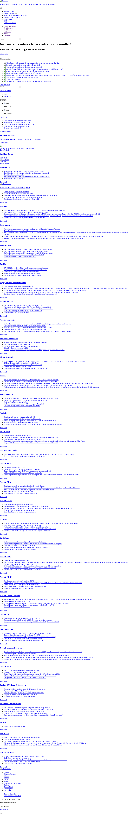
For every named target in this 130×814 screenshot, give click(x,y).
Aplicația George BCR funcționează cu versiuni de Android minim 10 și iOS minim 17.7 (34, 69)
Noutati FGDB (6, 501)
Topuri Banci (5, 167)
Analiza (6, 778)
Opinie (6, 779)
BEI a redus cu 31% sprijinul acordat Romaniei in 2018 (22, 618)
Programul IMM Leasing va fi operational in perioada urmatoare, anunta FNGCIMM (31, 443)
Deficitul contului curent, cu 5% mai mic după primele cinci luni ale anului (28, 249)
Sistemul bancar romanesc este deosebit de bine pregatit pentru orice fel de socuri (30, 529)
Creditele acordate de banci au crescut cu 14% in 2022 (21, 199)
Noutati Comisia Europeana (11, 648)
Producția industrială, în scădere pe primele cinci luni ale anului (24, 693)
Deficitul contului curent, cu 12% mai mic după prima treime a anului (26, 251)
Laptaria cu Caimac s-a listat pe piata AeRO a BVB (20, 672)
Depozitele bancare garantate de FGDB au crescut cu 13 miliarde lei (26, 506)
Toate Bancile (4, 163)
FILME (3, 722)
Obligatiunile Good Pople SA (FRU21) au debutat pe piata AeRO (25, 678)
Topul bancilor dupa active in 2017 (15, 178)
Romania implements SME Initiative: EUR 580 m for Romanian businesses (28, 620)
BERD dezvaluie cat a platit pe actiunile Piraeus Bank (21, 584)
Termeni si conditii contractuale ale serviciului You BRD (22, 635)
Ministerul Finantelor (9, 339)
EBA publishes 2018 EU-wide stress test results (19, 491)
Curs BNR (7, 32)
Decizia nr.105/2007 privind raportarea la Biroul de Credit (22, 275)
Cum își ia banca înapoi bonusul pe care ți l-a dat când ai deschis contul (28, 81)
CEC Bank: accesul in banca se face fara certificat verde (22, 762)
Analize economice (7, 320)
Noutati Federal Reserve (10, 596)
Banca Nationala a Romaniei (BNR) (15, 15)
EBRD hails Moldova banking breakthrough (18, 588)
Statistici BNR (6, 245)
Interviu (6, 776)
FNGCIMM (5, 432)
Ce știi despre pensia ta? (13, 79)
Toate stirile (3, 182)
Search (6, 33)
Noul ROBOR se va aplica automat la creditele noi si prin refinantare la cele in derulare (32, 231)
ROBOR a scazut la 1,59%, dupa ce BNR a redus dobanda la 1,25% (26, 212)
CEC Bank (3, 159)
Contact (7, 85)
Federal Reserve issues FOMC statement (17, 607)
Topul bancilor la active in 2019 (14, 175)
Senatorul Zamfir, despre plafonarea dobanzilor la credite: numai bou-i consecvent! (30, 294)
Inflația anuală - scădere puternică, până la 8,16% (19, 417)
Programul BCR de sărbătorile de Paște (16, 312)
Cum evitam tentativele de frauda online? (17, 739)
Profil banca (8, 30)
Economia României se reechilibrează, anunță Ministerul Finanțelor (25, 342)
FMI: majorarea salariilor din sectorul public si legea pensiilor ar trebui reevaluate (30, 568)
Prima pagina (4, 54)
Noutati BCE (5, 463)
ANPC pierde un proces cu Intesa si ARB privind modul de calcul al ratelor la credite (31, 380)
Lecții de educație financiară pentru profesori (18, 193)
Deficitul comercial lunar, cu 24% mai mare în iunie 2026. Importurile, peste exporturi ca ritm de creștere (37, 324)
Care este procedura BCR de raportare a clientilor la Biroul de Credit (26, 368)
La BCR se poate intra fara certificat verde (17, 758)
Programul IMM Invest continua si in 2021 (17, 435)
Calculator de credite (8, 450)
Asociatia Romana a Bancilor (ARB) (15, 188)
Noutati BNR (8, 787)
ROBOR (3, 206)
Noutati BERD (6, 577)
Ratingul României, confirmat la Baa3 (16, 402)
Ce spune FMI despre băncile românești (16, 560)
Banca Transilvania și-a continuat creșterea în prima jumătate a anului (28, 71)
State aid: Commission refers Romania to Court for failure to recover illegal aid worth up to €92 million (37, 655)
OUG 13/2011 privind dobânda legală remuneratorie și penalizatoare (26, 268)
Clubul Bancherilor (10, 23)
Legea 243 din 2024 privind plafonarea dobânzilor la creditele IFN (25, 270)
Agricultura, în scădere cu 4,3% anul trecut (17, 691)
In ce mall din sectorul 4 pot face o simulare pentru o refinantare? (25, 456)
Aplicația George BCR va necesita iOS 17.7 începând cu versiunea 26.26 (27, 307)
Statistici (3, 413)
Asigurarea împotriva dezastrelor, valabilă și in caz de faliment (24, 711)
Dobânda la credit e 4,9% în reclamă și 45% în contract (23, 73)
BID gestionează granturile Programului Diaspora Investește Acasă (25, 400)
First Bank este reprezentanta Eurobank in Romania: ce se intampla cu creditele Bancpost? (33, 544)
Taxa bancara (6, 225)
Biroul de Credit (7, 357)
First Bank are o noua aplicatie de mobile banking (20, 549)
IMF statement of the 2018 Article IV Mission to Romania (22, 569)
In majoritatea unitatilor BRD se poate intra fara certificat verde (24, 756)
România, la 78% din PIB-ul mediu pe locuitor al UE (21, 696)
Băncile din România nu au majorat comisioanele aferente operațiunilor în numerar (30, 195)
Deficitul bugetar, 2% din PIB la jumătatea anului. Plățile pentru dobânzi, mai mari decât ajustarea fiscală (37, 331)
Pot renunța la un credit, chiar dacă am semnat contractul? (24, 67)
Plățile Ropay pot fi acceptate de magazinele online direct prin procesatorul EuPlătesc (33, 63)
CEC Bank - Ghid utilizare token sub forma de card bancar (23, 638)
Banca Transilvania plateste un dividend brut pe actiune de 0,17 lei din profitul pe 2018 (32, 674)
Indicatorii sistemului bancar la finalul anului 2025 (20, 257)
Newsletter (7, 35)
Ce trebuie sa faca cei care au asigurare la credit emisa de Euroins (25, 542)
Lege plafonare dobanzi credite (13, 283)
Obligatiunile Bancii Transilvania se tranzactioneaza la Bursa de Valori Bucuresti (30, 676)
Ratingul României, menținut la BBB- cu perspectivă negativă (24, 404)
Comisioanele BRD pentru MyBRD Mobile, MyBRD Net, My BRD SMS (28, 633)
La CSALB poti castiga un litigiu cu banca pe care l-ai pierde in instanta (27, 530)
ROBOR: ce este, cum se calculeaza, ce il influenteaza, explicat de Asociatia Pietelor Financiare (34, 210)
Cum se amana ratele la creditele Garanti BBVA (19, 763)
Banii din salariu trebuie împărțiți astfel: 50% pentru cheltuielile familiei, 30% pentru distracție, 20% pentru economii (41, 523)
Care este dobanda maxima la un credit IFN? (18, 287)
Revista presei (8, 789)
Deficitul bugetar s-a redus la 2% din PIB (17, 344)
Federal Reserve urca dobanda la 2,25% (17, 601)
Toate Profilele (4, 150)
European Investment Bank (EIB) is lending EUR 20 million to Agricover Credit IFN (31, 622)
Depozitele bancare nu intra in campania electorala (20, 512)
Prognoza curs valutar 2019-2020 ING (16, 126)
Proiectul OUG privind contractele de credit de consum (21, 271)
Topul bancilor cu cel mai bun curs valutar (17, 122)
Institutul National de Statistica (13, 685)
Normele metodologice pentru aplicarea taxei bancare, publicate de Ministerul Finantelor (32, 229)
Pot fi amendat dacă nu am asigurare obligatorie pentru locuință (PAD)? (27, 708)
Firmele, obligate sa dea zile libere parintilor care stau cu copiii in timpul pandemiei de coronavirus (35, 760)
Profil (6, 781)
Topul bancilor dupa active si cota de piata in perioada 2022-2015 (25, 171)
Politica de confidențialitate (12, 796)
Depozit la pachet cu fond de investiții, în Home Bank (23, 65)
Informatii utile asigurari (10, 704)
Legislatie (4, 264)
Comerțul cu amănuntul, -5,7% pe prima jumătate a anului (22, 419)
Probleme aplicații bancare (12, 783)
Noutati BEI (5, 614)
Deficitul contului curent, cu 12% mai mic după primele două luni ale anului (28, 253)
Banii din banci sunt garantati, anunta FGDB (18, 504)
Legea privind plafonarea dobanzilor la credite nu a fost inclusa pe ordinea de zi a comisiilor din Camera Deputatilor (41, 292)
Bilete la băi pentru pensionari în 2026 (16, 348)
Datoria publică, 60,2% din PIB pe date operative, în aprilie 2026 (25, 329)
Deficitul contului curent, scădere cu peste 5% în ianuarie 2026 (24, 255)
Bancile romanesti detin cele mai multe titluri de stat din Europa (24, 486)
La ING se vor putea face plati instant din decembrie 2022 (22, 737)
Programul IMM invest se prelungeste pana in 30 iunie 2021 (23, 439)
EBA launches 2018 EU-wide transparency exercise (20, 493)
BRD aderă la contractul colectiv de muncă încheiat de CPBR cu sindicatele (28, 309)
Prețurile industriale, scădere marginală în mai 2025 (20, 694)
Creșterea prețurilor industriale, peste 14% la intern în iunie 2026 (25, 326)
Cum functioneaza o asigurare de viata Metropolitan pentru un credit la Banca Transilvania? (33, 715)
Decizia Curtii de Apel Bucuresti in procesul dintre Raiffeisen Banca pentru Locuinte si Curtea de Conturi (38, 385)
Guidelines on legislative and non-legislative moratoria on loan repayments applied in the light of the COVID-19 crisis (42, 488)
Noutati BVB (5, 666)
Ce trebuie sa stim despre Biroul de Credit (17, 367)
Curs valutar (5, 91)
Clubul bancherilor (10, 26)
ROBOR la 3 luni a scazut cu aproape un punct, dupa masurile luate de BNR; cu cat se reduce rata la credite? (39, 454)
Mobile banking (6, 629)
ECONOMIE (8, 19)
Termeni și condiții (10, 794)
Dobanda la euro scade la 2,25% (14, 467)
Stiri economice (6, 394)
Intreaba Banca (9, 14)
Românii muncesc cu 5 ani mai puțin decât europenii (21, 422)
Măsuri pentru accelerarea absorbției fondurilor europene (22, 346)
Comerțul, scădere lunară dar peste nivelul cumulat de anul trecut (24, 689)
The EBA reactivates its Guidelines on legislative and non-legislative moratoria (29, 490)
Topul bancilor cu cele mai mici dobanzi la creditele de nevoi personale (26, 173)
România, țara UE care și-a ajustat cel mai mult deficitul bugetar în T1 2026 (28, 327)
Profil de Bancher (7, 135)
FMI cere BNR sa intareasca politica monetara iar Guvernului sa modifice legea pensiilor (32, 566)
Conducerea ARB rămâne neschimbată (16, 192)
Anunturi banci (6, 301)
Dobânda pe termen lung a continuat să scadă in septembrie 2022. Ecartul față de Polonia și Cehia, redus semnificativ (41, 475)
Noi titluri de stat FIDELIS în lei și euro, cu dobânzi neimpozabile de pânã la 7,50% (31, 398)
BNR (6, 95)
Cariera (6, 785)
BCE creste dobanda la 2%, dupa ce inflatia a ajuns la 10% (23, 473)
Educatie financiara (10, 774)
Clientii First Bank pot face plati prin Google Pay (19, 545)
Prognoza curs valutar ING (12, 128)
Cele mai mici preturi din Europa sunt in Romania (20, 654)
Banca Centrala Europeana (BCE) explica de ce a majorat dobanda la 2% (27, 471)
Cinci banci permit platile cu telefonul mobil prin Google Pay (23, 640)
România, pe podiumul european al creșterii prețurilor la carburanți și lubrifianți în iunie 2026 (33, 424)
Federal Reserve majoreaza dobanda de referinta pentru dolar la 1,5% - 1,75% (29, 605)
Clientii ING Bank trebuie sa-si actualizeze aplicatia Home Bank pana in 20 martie (30, 741)
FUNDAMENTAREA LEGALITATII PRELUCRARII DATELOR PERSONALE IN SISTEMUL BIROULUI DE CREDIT (45, 361)
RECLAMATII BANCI (12, 17)
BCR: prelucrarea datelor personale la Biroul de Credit (21, 363)
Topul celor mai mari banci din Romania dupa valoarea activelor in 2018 (27, 177)
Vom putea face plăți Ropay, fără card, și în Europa (22, 77)
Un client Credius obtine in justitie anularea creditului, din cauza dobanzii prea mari (30, 381)
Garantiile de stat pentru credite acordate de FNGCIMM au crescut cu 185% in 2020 (31, 437)
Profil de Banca (6, 154)
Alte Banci (7, 96)
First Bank (4, 538)
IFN (5, 21)
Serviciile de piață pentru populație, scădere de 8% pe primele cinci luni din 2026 (30, 421)
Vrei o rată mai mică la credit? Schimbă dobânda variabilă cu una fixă (26, 527)
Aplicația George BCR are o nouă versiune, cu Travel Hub (23, 305)
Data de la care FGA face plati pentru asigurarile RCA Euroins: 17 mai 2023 (28, 709)
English (2, 85)
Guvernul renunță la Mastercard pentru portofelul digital (22, 406)
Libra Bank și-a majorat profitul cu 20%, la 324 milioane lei (23, 311)
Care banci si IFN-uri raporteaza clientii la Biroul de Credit (23, 365)
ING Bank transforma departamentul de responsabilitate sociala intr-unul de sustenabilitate (33, 745)
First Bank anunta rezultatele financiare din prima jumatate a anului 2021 (27, 547)
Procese (3, 376)
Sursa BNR (3, 117)
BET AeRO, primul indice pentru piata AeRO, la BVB (21, 670)
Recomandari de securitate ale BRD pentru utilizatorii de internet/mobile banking (30, 637)
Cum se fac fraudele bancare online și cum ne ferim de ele (22, 525)
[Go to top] (1, 813)
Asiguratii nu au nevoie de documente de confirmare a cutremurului (25, 713)
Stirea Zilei (7, 772)
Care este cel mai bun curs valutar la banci (17, 121)
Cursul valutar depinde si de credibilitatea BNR (19, 124)
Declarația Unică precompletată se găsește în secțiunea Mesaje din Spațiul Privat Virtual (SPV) (34, 350)
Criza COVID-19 (7, 752)
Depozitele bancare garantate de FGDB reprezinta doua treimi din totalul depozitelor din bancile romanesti (38, 508)
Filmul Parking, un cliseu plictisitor (15, 726)
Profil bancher (8, 28)
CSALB (3, 519)
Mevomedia (4, 809)
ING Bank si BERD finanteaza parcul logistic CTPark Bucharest (25, 586)
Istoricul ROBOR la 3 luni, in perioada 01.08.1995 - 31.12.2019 (24, 217)
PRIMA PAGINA (10, 11)
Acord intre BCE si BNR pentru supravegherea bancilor (22, 469)
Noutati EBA (5, 482)
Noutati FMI (5, 557)
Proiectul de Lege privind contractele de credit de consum (22, 273)
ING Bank (4, 734)
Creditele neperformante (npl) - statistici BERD (19, 581)
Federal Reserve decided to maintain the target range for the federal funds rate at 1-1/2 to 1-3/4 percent (36, 603)
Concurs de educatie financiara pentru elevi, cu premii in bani (23, 197)
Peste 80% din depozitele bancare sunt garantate (19, 510)
